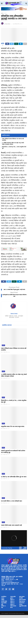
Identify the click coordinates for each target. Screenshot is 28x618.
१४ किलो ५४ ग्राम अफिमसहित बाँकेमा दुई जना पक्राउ (13, 477)
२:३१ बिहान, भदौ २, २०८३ (5, 503)
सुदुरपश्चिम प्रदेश (22, 606)
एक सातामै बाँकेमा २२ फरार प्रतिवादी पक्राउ (11, 501)
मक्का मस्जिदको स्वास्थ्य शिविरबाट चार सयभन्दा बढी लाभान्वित (13, 139)
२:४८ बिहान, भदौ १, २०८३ (5, 527)
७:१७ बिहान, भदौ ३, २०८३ (5, 428)
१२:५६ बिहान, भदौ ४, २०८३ (6, 404)
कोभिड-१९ (3, 606)
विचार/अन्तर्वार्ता (22, 600)
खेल (2, 607)
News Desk (7, 24)
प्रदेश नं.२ (12, 601)
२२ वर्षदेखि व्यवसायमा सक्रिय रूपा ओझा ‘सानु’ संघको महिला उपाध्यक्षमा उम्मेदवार (13, 143)
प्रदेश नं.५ (12, 604)
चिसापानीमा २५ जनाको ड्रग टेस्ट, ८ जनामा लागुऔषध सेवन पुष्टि (14, 147)
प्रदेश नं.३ (12, 603)
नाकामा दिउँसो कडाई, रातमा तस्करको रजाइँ (11, 525)
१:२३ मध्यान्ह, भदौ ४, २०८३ (6, 378)
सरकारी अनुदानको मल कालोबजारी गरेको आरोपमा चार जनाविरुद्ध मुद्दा (13, 452)
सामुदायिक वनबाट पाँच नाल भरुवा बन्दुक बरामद (12, 426)
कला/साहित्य (4, 603)
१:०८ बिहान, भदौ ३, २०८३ (5, 454)
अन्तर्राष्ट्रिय (3, 596)
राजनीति (21, 598)
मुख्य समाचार (22, 596)
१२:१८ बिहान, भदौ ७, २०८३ (6, 352)
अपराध (5, 13)
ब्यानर (11, 607)
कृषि (2, 604)
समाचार (3, 345)
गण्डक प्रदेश (13, 596)
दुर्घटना (11, 598)
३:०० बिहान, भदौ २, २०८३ (5, 478)
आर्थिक (2, 600)
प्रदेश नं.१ (12, 600)
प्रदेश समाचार (13, 606)
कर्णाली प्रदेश (4, 601)
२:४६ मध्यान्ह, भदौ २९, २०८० (17, 24)
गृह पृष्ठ (2, 13)
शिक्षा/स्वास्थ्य (22, 601)
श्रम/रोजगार (21, 603)
